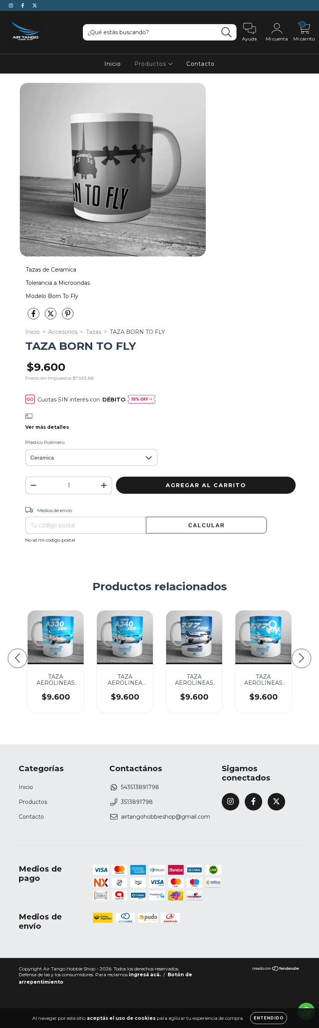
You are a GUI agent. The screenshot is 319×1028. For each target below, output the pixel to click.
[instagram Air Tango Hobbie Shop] (12, 5)
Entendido (269, 1018)
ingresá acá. (145, 974)
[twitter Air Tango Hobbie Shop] (35, 5)
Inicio (112, 63)
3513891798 (137, 801)
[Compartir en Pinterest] (68, 317)
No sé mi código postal (50, 540)
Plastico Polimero (45, 442)
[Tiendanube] (276, 969)
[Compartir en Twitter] (51, 317)
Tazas (93, 331)
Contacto (200, 63)
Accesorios (62, 331)
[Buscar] (226, 32)
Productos (151, 63)
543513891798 (140, 787)
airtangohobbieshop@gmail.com (165, 816)
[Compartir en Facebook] (34, 317)
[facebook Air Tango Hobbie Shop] (23, 5)
